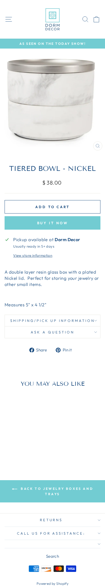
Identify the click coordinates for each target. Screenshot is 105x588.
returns (51, 520)
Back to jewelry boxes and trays (56, 491)
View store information (32, 255)
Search (52, 556)
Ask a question (52, 332)
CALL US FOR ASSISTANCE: (51, 533)
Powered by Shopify (52, 583)
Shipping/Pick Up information (52, 320)
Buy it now (52, 223)
